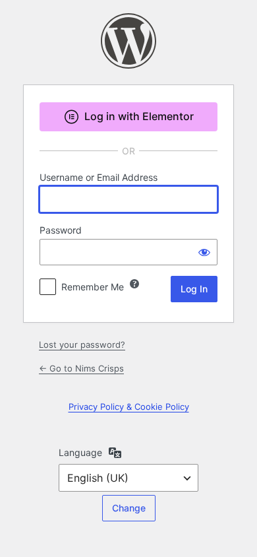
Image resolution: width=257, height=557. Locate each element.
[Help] (134, 284)
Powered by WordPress (128, 41)
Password (61, 230)
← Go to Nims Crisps (81, 368)
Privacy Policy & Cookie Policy (129, 406)
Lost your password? (82, 344)
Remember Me (92, 286)
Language (80, 452)
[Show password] (204, 252)
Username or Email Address (98, 177)
